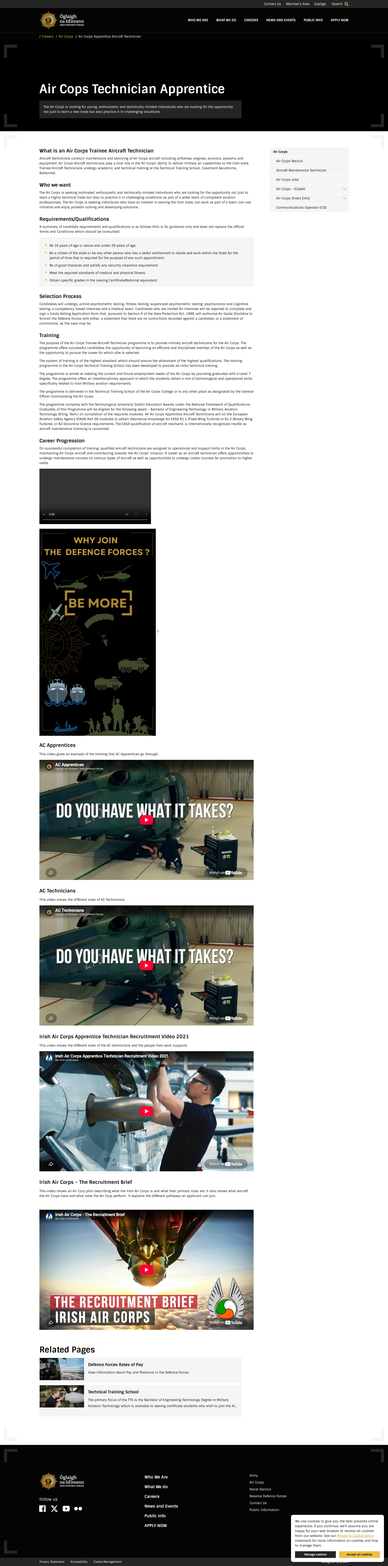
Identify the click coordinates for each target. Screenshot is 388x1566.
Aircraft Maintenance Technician (301, 170)
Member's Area (297, 4)
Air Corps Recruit (289, 161)
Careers (251, 20)
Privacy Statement (51, 1562)
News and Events (281, 20)
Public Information (264, 1510)
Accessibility (79, 1562)
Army (254, 1475)
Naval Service (260, 1489)
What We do (226, 20)
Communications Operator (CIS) (301, 207)
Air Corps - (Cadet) (290, 189)
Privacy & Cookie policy (355, 1536)
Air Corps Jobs (287, 180)
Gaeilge (320, 4)
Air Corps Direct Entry (293, 198)
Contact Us (272, 4)
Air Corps (280, 152)
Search (337, 4)
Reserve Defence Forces (268, 1496)
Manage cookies (315, 1554)
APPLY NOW (340, 20)
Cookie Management (107, 1562)
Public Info (313, 20)
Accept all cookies (359, 1554)
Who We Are (198, 20)
